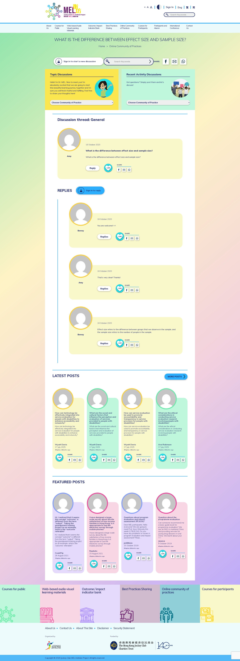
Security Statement (124, 628)
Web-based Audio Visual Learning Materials (74, 28)
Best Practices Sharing (111, 26)
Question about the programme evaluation (169, 518)
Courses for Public (59, 26)
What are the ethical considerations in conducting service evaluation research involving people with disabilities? (168, 418)
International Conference (175, 26)
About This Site (84, 628)
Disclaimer (103, 628)
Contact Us (189, 26)
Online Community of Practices (127, 26)
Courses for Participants (143, 26)
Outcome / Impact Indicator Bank (95, 26)
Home (102, 46)
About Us (48, 26)
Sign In (170, 7)
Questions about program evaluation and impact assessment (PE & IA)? (136, 519)
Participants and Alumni (160, 26)
